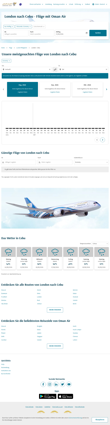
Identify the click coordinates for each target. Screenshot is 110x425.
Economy (5, 61)
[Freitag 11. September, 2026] (69, 128)
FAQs (2, 364)
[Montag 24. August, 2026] (7, 128)
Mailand (75, 297)
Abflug (58, 32)
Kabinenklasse (78, 158)
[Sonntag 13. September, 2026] (75, 128)
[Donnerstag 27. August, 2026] (17, 128)
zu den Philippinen (21, 48)
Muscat (3, 290)
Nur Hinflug (7, 26)
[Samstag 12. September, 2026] (72, 128)
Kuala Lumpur (77, 330)
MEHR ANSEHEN (55, 310)
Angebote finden (22, 92)
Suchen (98, 33)
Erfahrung (79, 4)
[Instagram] (49, 384)
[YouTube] (69, 384)
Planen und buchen (37, 4)
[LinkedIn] (56, 384)
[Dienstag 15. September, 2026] (82, 128)
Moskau (3, 300)
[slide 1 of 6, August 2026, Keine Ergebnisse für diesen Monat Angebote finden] (22, 89)
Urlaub (71, 4)
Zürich (39, 290)
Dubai (74, 293)
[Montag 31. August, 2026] (31, 128)
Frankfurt (4, 297)
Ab (5, 32)
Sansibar (4, 340)
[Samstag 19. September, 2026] (96, 128)
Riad (38, 300)
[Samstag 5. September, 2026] (48, 128)
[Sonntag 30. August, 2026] (27, 128)
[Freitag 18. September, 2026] (93, 128)
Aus (3, 66)
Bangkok (39, 326)
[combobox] (15, 34)
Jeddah (39, 333)
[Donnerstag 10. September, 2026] (65, 128)
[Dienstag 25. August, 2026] (10, 128)
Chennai (75, 336)
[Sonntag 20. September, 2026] (100, 128)
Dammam (4, 293)
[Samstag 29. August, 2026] (24, 128)
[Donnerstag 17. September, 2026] (89, 128)
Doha (38, 293)
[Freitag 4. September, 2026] (45, 128)
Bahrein (75, 290)
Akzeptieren (99, 420)
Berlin (74, 304)
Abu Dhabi (4, 304)
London (39, 297)
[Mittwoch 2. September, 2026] (38, 128)
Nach (31, 32)
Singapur (39, 336)
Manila (3, 330)
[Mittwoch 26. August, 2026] (14, 128)
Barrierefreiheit (5, 374)
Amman (39, 304)
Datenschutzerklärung (75, 418)
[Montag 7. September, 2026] (55, 128)
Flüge (10, 48)
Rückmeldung (5, 367)
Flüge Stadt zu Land (57, 407)
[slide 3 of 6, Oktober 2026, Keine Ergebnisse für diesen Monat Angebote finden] (87, 89)
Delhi (2, 336)
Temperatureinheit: (85, 243)
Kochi (74, 326)
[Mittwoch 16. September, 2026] (86, 128)
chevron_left (3, 89)
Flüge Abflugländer (80, 407)
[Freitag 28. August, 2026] (20, 128)
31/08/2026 (59, 34)
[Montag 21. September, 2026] (103, 128)
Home (3, 48)
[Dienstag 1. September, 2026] (34, 128)
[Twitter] (62, 384)
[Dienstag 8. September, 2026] (58, 128)
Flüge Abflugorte (69, 407)
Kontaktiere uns (6, 371)
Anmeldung (48, 4)
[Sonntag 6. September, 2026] (51, 128)
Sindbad (87, 4)
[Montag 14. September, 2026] (79, 128)
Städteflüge (47, 407)
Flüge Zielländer (29, 407)
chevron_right (106, 89)
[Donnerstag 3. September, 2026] (41, 128)
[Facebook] (43, 384)
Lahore (75, 340)
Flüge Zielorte (39, 407)
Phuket (3, 333)
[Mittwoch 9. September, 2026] (62, 128)
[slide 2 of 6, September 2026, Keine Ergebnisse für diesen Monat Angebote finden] (55, 89)
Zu (59, 66)
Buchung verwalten (60, 4)
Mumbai (75, 333)
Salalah (75, 300)
